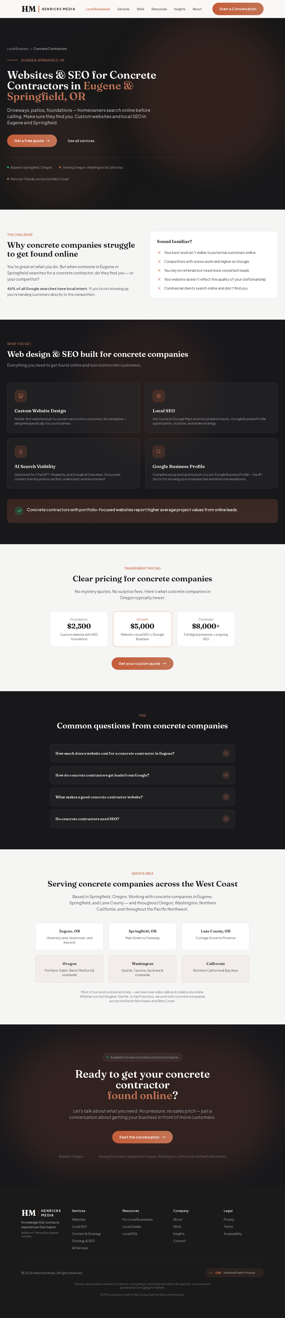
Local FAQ (129, 1234)
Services (123, 9)
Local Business (17, 49)
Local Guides (131, 1226)
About (197, 9)
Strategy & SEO (83, 1241)
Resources (159, 9)
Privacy (229, 1219)
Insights (179, 9)
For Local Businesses (137, 1219)
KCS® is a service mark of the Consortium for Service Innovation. (142, 1294)
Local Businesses (98, 9)
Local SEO (79, 1226)
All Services (80, 1248)
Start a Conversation (238, 8)
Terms (228, 1226)
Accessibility (233, 1234)
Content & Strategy (86, 1234)
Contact (179, 1241)
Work (141, 9)
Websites (79, 1219)
